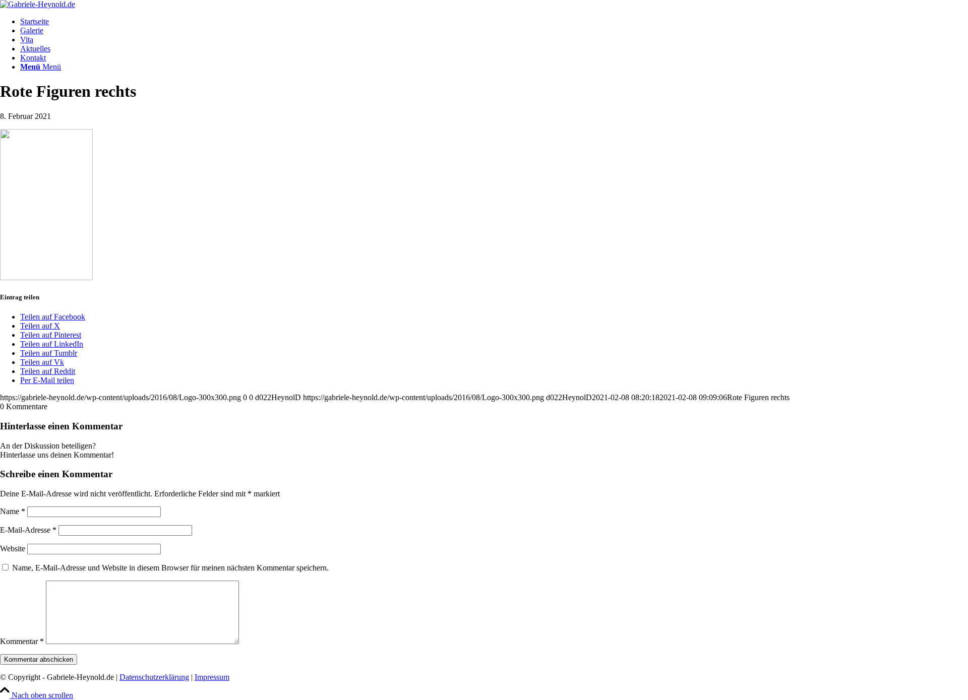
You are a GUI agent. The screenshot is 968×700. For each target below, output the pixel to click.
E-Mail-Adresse (28, 530)
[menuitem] (494, 21)
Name (12, 511)
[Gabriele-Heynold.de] (37, 4)
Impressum (212, 677)
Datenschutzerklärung (154, 677)
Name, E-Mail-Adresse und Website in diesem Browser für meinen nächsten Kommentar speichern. (170, 567)
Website (12, 548)
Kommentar (22, 641)
